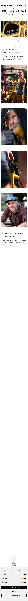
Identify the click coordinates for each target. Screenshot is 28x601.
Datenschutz (15, 599)
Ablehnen (14, 591)
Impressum (20, 599)
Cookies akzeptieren (14, 587)
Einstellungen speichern (14, 595)
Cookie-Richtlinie (9, 599)
